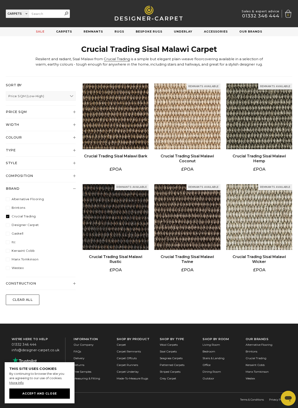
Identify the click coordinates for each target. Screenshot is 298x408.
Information (86, 339)
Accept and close (39, 393)
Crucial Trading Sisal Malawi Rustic (115, 186)
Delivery (79, 358)
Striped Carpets (170, 371)
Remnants (93, 31)
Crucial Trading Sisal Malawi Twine (187, 186)
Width (12, 125)
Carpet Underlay (128, 371)
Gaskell (18, 233)
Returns (79, 365)
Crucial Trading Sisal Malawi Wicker (259, 186)
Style (11, 163)
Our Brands (250, 31)
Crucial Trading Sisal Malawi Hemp (259, 85)
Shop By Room (216, 339)
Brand (13, 188)
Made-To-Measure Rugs (132, 378)
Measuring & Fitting (87, 378)
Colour (14, 137)
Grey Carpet (168, 378)
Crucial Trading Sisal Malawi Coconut (187, 85)
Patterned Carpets (172, 365)
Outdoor (208, 378)
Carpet (121, 344)
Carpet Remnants (129, 351)
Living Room (211, 344)
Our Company (84, 344)
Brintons (18, 207)
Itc (14, 242)
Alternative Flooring (28, 199)
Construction (21, 283)
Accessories (216, 31)
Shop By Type (172, 339)
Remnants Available (203, 86)
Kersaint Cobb (23, 250)
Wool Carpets (169, 344)
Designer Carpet (25, 224)
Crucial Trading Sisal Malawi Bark (115, 85)
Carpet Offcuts (127, 358)
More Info (16, 383)
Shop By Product (133, 339)
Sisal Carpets (168, 351)
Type (11, 150)
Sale (40, 31)
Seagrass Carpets (171, 358)
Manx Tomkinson (25, 259)
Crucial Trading (117, 59)
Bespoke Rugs (149, 31)
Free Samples (82, 371)
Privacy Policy (277, 399)
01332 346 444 (260, 16)
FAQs (77, 351)
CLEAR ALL (23, 300)
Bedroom (209, 351)
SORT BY (14, 85)
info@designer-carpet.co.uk (35, 350)
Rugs (119, 31)
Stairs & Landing (213, 358)
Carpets (64, 31)
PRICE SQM (16, 112)
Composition (19, 176)
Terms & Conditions (252, 399)
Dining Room (212, 371)
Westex (18, 267)
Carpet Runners (127, 365)
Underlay (183, 31)
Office (206, 365)
